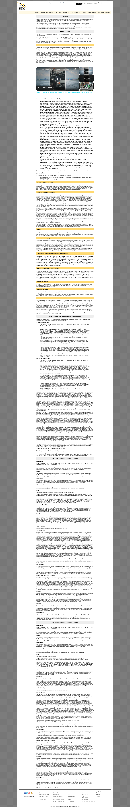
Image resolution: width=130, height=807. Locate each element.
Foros (69, 794)
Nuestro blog (70, 792)
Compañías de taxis (43, 796)
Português (98, 798)
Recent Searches (57, 798)
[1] (80, 49)
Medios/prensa (42, 798)
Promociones (71, 801)
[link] (40, 70)
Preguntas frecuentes (87, 792)
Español (98, 794)
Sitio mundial (85, 799)
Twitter (69, 799)
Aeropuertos (56, 794)
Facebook (70, 798)
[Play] (86, 86)
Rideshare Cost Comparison (70, 12)
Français (98, 796)
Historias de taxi (71, 796)
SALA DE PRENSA (104, 12)
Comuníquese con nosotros (88, 801)
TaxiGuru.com (42, 799)
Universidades (56, 792)
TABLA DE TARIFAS (89, 12)
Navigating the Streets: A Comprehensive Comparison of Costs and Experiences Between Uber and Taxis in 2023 (57, 70)
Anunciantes (42, 792)
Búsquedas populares (58, 796)
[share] (75, 69)
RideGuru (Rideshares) (58, 801)
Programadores (42, 794)
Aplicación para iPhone (58, 799)
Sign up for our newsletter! (56, 3)
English (97, 792)
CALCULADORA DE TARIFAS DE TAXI (45, 12)
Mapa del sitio (85, 797)
